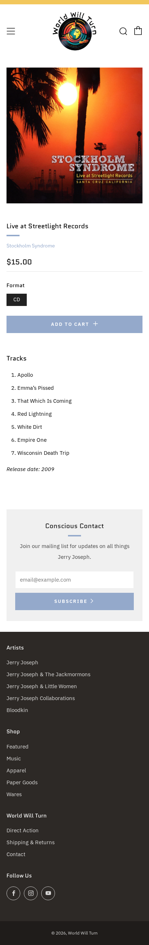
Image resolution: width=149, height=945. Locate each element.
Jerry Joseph (22, 662)
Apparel (16, 770)
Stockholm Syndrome (31, 245)
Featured (18, 746)
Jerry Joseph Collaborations (41, 698)
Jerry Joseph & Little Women (42, 686)
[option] (74, 135)
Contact (16, 854)
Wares (14, 794)
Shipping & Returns (31, 842)
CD (16, 299)
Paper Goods (22, 782)
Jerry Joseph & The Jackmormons (48, 674)
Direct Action (23, 830)
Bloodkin (17, 710)
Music (14, 758)
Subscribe (71, 601)
